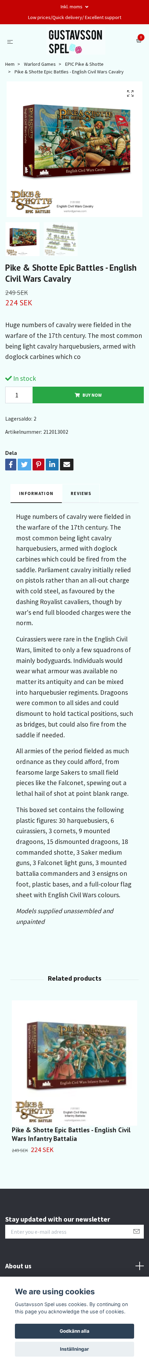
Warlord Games (40, 64)
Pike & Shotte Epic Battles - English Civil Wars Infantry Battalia (71, 1134)
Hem (10, 64)
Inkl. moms (72, 6)
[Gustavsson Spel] (76, 41)
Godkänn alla (74, 1331)
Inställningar (74, 1349)
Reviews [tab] (81, 493)
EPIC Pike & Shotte (84, 64)
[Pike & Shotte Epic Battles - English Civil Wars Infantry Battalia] (74, 1063)
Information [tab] (36, 493)
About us (18, 1266)
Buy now (92, 395)
